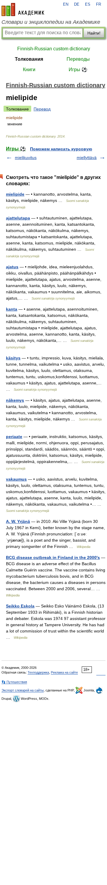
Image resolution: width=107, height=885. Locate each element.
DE (76, 4)
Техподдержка (38, 672)
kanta (11, 309)
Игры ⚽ (78, 69)
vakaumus (16, 479)
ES (87, 4)
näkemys (15, 400)
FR (98, 4)
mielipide (15, 194)
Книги (29, 69)
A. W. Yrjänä (18, 521)
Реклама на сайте (64, 672)
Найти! (93, 33)
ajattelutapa (18, 218)
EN (65, 4)
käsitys (13, 358)
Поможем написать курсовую (61, 149)
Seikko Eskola (20, 606)
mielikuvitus (26, 157)
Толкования (29, 59)
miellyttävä (87, 157)
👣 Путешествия (14, 682)
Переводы (78, 59)
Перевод (42, 109)
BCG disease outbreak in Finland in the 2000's (53, 557)
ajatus (12, 266)
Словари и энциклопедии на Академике (50, 22)
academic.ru (22, 9)
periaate (14, 436)
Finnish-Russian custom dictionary (53, 48)
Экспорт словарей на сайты (22, 690)
